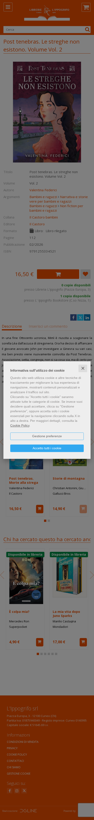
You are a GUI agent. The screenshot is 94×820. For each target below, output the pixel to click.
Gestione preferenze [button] (47, 436)
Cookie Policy (19, 425)
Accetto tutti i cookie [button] (47, 448)
